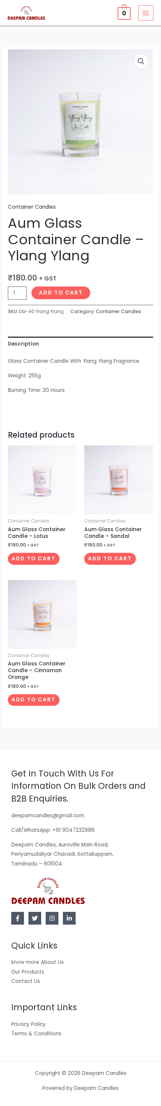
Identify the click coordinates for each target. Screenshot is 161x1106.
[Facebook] (17, 918)
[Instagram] (52, 918)
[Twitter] (34, 918)
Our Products (27, 971)
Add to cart (61, 292)
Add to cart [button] (33, 558)
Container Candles (32, 207)
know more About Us (37, 962)
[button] (141, 61)
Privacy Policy (28, 1024)
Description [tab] (23, 343)
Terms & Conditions (36, 1033)
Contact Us (25, 981)
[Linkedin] (69, 918)
